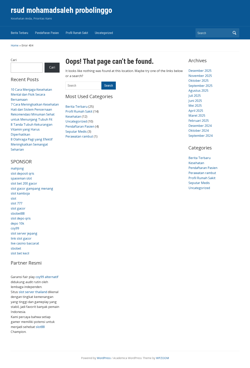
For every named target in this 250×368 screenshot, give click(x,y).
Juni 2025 (195, 101)
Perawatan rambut (79, 136)
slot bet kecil (20, 253)
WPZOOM (162, 358)
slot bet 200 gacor (24, 183)
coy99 (15, 228)
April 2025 (195, 110)
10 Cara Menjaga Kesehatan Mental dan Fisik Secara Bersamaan (31, 94)
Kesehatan (73, 116)
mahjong (17, 168)
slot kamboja (20, 193)
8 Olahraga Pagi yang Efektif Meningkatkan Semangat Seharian (32, 144)
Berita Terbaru (19, 33)
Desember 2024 (200, 126)
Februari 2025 (198, 120)
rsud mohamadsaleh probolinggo (61, 10)
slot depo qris (21, 218)
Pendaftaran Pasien (47, 33)
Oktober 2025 (198, 80)
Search (234, 33)
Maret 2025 (196, 115)
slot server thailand (33, 292)
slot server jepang (24, 233)
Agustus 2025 (198, 90)
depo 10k (17, 223)
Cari (14, 60)
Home (15, 45)
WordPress (104, 358)
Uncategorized (104, 33)
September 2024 (200, 135)
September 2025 (200, 86)
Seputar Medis (76, 131)
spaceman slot (21, 178)
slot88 (40, 327)
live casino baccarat (25, 243)
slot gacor (18, 208)
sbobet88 (18, 213)
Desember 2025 (200, 70)
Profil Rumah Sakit (77, 33)
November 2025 (200, 76)
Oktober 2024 (198, 130)
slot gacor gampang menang (32, 188)
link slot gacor (21, 238)
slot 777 (16, 203)
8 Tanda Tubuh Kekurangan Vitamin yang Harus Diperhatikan (31, 129)
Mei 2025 (195, 105)
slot (13, 198)
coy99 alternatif (47, 277)
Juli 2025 (194, 95)
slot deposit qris (22, 173)
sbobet (16, 248)
